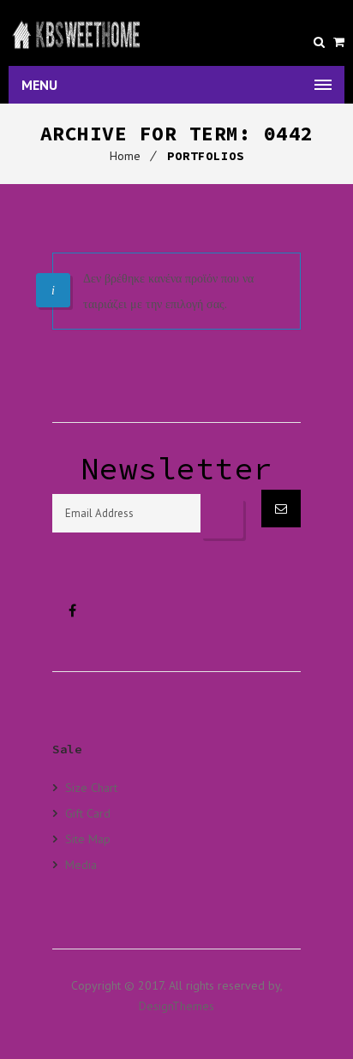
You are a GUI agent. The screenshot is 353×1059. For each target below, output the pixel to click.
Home (125, 156)
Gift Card (88, 813)
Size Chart (91, 787)
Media (81, 864)
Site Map (88, 838)
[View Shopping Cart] (338, 42)
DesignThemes (176, 1006)
